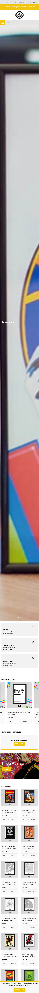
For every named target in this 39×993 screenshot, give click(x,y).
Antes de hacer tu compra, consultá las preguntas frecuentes (19, 7)
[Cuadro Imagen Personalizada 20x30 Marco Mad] (11, 722)
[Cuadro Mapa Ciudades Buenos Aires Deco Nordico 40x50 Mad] (24, 928)
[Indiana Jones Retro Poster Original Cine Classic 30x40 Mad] (24, 856)
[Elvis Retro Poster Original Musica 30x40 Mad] (4, 964)
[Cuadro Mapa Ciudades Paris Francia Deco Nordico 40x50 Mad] (24, 892)
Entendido (19, 989)
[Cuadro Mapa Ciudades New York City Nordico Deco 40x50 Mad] (4, 892)
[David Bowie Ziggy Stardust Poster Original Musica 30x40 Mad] (24, 964)
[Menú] (2, 22)
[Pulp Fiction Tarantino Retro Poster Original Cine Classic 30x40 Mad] (4, 819)
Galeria (7, 769)
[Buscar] (36, 22)
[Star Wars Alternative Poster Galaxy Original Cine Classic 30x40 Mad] (4, 856)
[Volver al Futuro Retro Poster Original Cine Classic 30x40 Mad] (24, 819)
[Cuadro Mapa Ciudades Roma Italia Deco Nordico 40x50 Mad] (4, 928)
